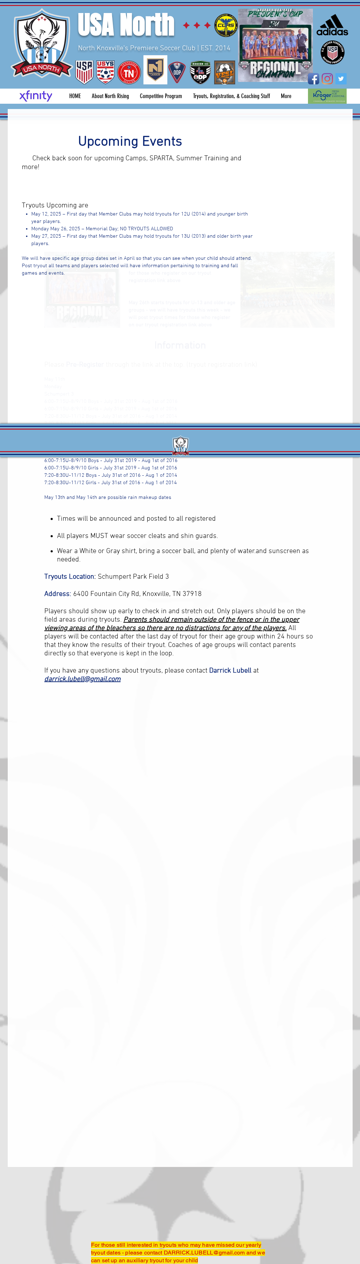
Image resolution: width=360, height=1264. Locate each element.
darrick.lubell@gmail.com (82, 679)
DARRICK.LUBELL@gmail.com (204, 1252)
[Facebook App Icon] (313, 78)
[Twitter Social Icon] (341, 78)
